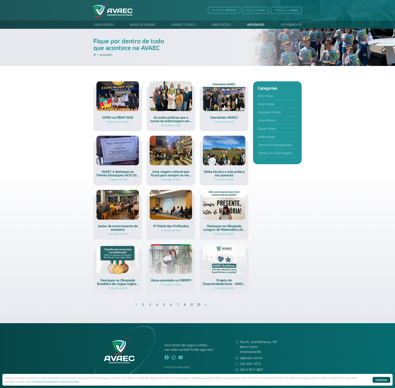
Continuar (381, 380)
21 (191, 305)
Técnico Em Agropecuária (275, 145)
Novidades (255, 24)
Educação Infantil (269, 112)
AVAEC (286, 10)
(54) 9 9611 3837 (251, 370)
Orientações (221, 24)
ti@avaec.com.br (251, 358)
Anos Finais (265, 96)
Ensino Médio (267, 120)
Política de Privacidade (177, 367)
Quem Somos (104, 24)
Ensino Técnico (183, 24)
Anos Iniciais (266, 104)
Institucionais (266, 137)
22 (198, 305)
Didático (224, 10)
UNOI (255, 10)
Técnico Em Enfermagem (275, 153)
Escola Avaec (267, 128)
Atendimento (291, 24)
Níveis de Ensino (142, 24)
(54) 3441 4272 (250, 364)
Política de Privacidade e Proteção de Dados (55, 381)
